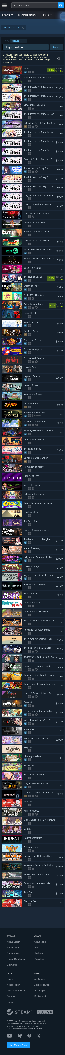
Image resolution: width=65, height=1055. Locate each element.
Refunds (11, 1002)
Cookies (11, 996)
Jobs (36, 947)
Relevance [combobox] (17, 41)
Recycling (39, 959)
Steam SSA (13, 947)
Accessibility (13, 984)
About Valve (40, 941)
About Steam (13, 941)
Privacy (11, 979)
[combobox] (34, 5)
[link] (62, 70)
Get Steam (39, 979)
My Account (40, 996)
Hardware (38, 953)
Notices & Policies (16, 990)
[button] (8, 15)
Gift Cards (12, 964)
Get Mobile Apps (18, 1045)
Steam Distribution (16, 959)
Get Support (40, 990)
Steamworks (13, 953)
